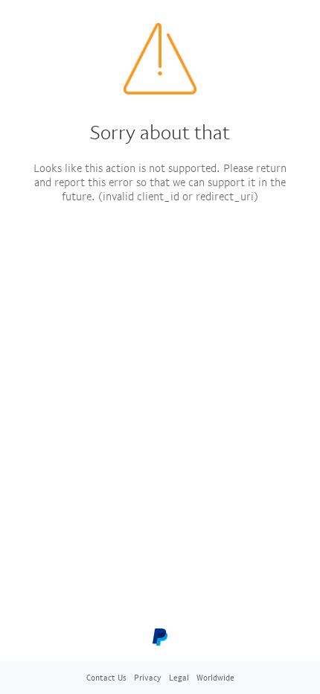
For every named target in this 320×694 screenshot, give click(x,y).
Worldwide (215, 678)
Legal (179, 678)
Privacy (147, 678)
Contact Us (106, 678)
